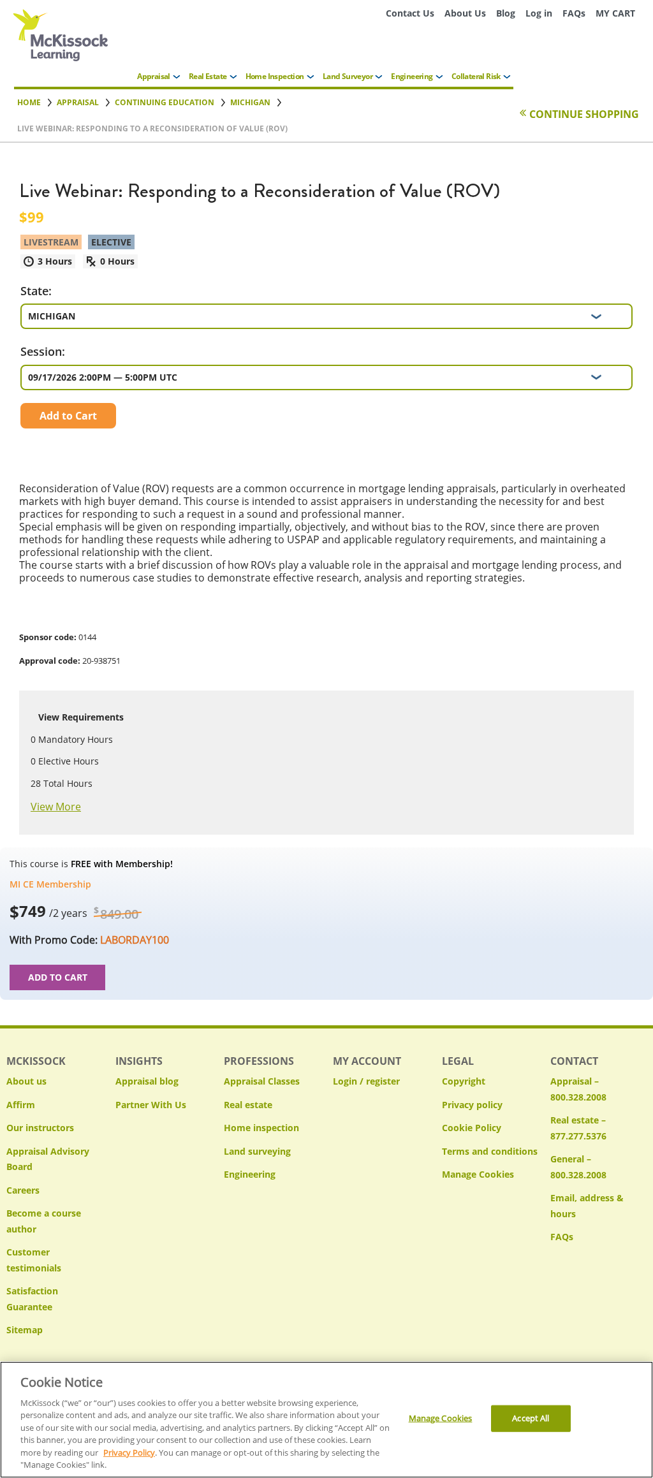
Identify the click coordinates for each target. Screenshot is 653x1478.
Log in (538, 13)
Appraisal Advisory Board (47, 1159)
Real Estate (207, 76)
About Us (465, 13)
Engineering (411, 76)
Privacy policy (472, 1105)
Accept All (530, 1418)
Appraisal (153, 76)
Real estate (248, 1105)
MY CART (615, 13)
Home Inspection (275, 76)
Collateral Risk (476, 76)
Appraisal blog (147, 1081)
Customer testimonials (33, 1260)
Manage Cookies (478, 1175)
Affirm (20, 1105)
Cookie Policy (471, 1128)
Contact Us (410, 13)
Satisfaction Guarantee (32, 1299)
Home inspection (261, 1128)
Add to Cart (68, 416)
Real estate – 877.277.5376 (578, 1128)
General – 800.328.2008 (578, 1167)
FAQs (573, 13)
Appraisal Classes (262, 1081)
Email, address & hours (587, 1206)
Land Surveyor (347, 76)
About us (26, 1081)
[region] (326, 1419)
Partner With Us (150, 1105)
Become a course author (43, 1221)
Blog (505, 13)
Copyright (463, 1081)
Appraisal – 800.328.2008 (578, 1089)
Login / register (366, 1081)
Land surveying (257, 1151)
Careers (23, 1190)
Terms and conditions (490, 1151)
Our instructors (40, 1128)
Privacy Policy (129, 1452)
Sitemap (24, 1330)
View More (56, 807)
